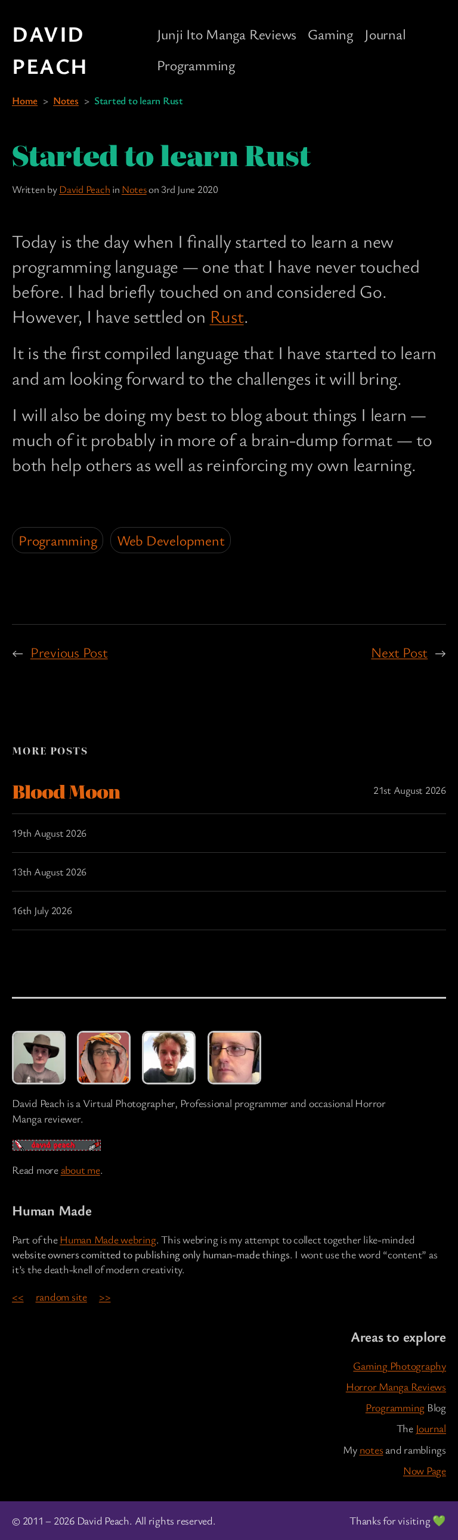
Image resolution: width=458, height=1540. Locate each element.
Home (25, 100)
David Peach (84, 189)
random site (61, 1296)
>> (105, 1296)
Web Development (170, 540)
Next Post (399, 652)
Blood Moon (66, 791)
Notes (66, 100)
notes (371, 1449)
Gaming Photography (399, 1365)
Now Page (424, 1470)
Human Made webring (108, 1239)
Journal (431, 1428)
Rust (227, 316)
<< (18, 1296)
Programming (57, 540)
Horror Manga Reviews (396, 1386)
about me (80, 1169)
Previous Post (69, 652)
